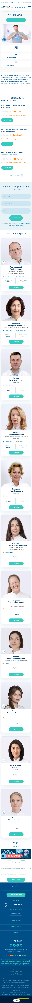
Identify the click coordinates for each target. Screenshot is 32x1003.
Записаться (7, 120)
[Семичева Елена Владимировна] (16, 641)
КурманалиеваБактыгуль (16, 766)
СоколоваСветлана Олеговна (16, 433)
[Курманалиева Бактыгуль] (16, 750)
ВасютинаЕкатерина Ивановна (16, 325)
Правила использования (23, 998)
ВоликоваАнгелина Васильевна (16, 712)
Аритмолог (12, 271)
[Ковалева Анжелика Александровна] (16, 528)
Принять (17, 1000)
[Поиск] (19, 2)
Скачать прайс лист (19, 951)
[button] (7, 2)
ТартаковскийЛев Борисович (16, 268)
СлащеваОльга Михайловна (16, 819)
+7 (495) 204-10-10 (18, 904)
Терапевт (20, 822)
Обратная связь (16, 913)
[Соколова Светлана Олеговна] (16, 417)
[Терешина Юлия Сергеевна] (16, 473)
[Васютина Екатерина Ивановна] (16, 308)
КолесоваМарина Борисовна (16, 601)
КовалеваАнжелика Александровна (16, 544)
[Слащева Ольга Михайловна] (16, 802)
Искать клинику (16, 879)
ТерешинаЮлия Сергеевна (16, 490)
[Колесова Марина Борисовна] (16, 584)
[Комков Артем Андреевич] (16, 362)
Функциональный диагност (16, 273)
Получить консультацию (16, 19)
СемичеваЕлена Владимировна (16, 657)
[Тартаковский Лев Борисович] (16, 251)
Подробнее (16, 287)
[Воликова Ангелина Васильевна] (16, 695)
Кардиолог (19, 271)
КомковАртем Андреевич (16, 379)
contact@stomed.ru (16, 909)
